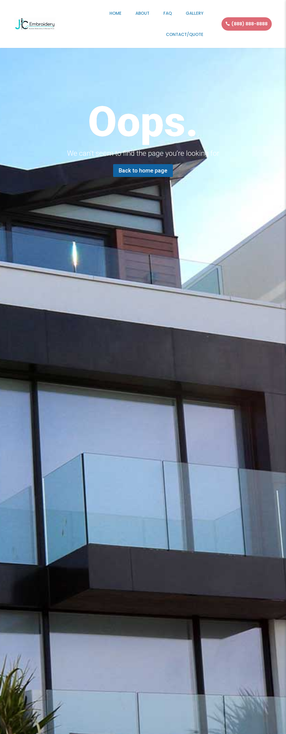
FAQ (167, 13)
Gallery (194, 13)
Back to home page (143, 170)
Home (115, 13)
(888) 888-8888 (249, 24)
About (142, 13)
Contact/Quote (184, 34)
